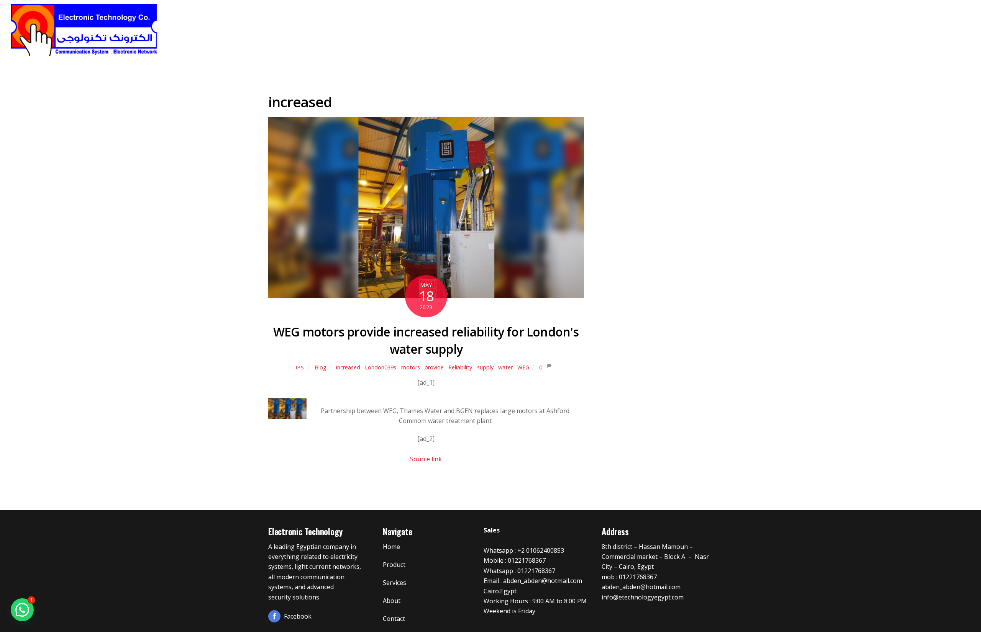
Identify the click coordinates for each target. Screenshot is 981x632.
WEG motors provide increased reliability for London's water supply (426, 340)
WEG (523, 367)
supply (485, 367)
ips (300, 367)
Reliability (460, 367)
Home (672, 26)
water (505, 367)
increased (348, 367)
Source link (426, 459)
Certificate (861, 26)
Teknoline (714, 26)
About (906, 26)
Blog (320, 367)
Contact (944, 26)
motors (410, 367)
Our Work (811, 26)
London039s (380, 367)
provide (434, 367)
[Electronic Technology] (84, 54)
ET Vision (763, 26)
